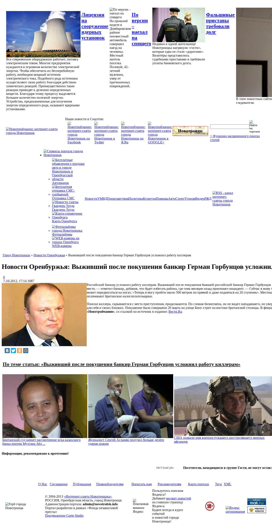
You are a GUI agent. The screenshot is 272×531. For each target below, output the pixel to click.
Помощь (162, 198)
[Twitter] (13, 350)
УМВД (102, 198)
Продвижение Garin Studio (64, 515)
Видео (199, 198)
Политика (136, 198)
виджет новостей (178, 498)
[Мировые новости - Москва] (256, 512)
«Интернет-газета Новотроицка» (88, 496)
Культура (149, 198)
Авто (172, 198)
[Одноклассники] (19, 350)
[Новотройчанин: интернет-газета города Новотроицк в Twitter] (106, 142)
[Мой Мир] (25, 350)
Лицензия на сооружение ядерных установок (94, 26)
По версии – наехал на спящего (141, 29)
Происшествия (118, 198)
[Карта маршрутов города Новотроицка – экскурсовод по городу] (190, 135)
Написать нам (142, 484)
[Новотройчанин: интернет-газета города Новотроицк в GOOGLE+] (160, 142)
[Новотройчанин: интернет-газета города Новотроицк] (35, 133)
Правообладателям (109, 484)
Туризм (190, 198)
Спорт (180, 198)
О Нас (42, 484)
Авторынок (60, 183)
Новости (91, 198)
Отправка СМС (63, 198)
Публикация (82, 484)
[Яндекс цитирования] (235, 511)
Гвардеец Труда (63, 209)
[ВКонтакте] (7, 350)
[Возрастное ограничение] (210, 510)
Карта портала (198, 484)
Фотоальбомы (62, 234)
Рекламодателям (169, 484)
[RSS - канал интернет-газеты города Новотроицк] (224, 204)
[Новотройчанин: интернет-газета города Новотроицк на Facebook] (80, 142)
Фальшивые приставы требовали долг (220, 23)
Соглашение (59, 484)
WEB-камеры (62, 246)
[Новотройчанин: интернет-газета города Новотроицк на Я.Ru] (133, 142)
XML (227, 484)
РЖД (207, 198)
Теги (218, 484)
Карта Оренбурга (64, 221)
